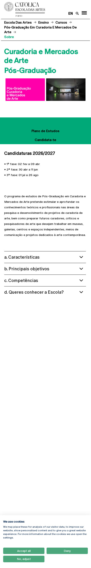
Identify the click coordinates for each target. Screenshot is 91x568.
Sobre (45, 122)
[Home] (38, 9)
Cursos (61, 22)
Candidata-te (45, 140)
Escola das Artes (18, 22)
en (70, 13)
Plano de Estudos (45, 131)
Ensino (43, 22)
